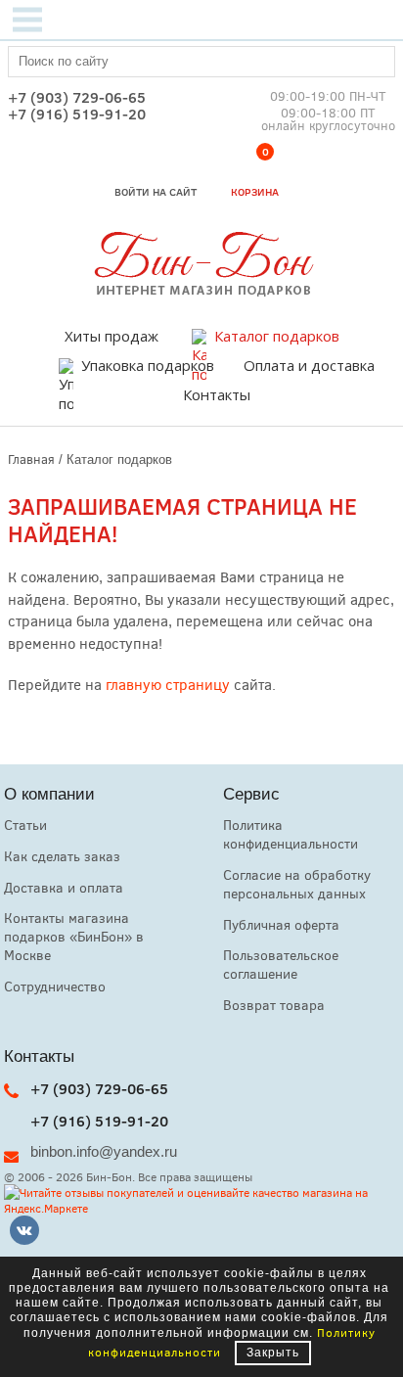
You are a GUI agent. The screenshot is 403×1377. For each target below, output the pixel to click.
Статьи (25, 824)
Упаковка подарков (147, 365)
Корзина (255, 175)
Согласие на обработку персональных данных (297, 883)
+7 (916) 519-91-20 (77, 114)
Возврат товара (274, 1004)
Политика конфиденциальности (290, 833)
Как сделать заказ (62, 856)
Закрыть (272, 1352)
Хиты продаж (111, 335)
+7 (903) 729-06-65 (77, 97)
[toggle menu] (27, 19)
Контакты (216, 394)
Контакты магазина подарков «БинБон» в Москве (74, 936)
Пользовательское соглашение (280, 964)
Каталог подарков (276, 335)
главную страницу (168, 684)
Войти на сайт (155, 191)
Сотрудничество (55, 986)
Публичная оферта (281, 924)
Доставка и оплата (63, 887)
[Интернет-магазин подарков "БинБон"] (201, 290)
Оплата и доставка (309, 365)
